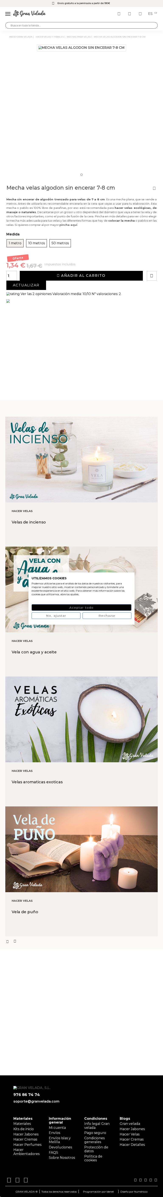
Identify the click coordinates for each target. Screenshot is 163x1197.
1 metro (15, 243)
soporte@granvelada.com (35, 1101)
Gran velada (130, 1124)
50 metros (60, 243)
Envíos (54, 1133)
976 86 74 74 (26, 1095)
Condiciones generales (94, 1140)
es (150, 14)
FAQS (53, 1153)
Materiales (22, 1124)
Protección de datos (96, 1149)
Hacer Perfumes (27, 1145)
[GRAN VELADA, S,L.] (29, 13)
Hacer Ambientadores (26, 1152)
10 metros (36, 243)
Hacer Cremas (25, 1139)
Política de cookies (93, 1158)
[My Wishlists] (119, 14)
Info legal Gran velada (97, 1125)
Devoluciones (60, 1147)
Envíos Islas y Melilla (60, 1140)
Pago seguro (95, 1133)
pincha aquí (68, 224)
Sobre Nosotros (62, 1158)
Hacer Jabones (25, 1134)
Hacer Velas (129, 1134)
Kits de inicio (23, 1129)
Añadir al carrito (82, 276)
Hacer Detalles (132, 1145)
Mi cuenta (57, 1128)
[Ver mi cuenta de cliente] (130, 14)
